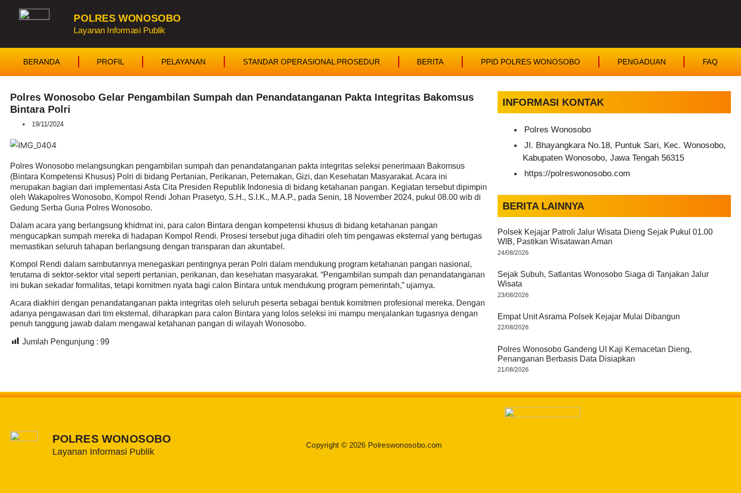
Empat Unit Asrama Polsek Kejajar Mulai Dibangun (589, 316)
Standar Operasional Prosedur (311, 61)
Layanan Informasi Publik (119, 30)
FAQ (710, 61)
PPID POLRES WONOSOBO (530, 61)
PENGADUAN (642, 61)
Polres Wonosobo (127, 18)
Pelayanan (183, 61)
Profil (110, 61)
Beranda (41, 61)
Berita (430, 61)
